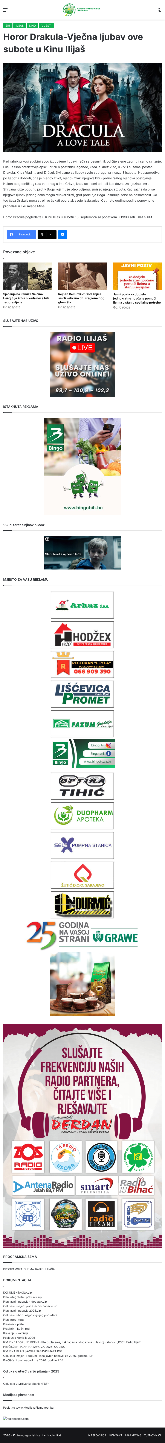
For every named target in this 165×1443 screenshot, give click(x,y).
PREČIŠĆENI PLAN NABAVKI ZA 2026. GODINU (34, 1346)
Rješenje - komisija (15, 1333)
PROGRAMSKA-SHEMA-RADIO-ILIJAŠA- (29, 1269)
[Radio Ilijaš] (82, 10)
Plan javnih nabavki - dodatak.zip (25, 1301)
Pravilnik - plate (13, 1324)
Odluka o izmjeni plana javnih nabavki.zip (30, 1306)
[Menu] (5, 11)
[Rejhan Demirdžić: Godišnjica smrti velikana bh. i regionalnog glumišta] (82, 276)
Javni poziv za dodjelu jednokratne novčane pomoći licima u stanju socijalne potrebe (137, 298)
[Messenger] (62, 234)
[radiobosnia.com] (16, 1418)
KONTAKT (115, 1435)
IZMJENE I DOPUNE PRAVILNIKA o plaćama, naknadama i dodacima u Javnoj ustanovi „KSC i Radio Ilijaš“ (72, 1342)
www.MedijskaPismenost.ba (34, 1407)
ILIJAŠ (20, 25)
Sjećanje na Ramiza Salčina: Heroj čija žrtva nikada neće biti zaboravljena (26, 298)
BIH (8, 25)
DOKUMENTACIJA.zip (17, 1292)
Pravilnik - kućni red (16, 1328)
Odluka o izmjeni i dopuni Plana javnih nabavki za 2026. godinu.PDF (48, 1355)
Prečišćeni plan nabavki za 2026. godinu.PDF (33, 1360)
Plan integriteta (13, 1319)
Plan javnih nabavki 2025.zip (22, 1310)
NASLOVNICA (97, 1435)
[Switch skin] (159, 11)
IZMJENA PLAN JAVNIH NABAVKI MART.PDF (33, 1351)
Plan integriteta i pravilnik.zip (22, 1297)
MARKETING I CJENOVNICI (143, 1435)
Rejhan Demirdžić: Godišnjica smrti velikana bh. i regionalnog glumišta (81, 298)
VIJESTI (46, 25)
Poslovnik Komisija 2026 (19, 1337)
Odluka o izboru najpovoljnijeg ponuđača (30, 1315)
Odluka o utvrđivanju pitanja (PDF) (26, 1383)
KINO (32, 25)
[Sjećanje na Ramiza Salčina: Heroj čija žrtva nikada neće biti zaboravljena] (27, 276)
